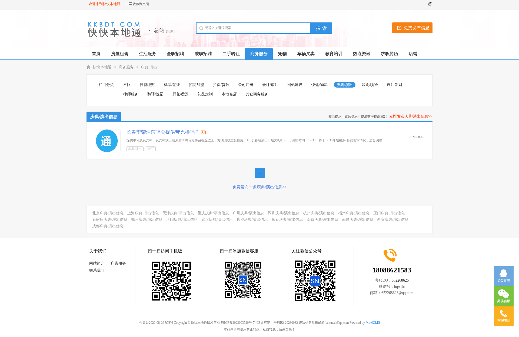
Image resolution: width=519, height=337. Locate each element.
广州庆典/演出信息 (248, 213)
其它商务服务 (257, 94)
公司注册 (245, 85)
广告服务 (118, 263)
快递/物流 (319, 85)
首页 (96, 53)
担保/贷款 (221, 85)
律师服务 (130, 94)
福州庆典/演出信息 (354, 213)
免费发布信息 (417, 27)
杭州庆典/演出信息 (318, 213)
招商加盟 (196, 85)
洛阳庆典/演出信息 (182, 220)
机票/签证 (172, 85)
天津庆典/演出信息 (178, 213)
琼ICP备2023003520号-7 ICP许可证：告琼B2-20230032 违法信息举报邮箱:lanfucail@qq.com (285, 323)
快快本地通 (102, 67)
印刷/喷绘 (370, 85)
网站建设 (294, 85)
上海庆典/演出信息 (143, 213)
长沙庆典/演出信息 (252, 220)
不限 (127, 85)
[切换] (170, 31)
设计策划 (394, 85)
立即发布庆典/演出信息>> (410, 116)
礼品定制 (205, 94)
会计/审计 (270, 85)
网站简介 (96, 263)
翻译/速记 (155, 94)
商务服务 (126, 67)
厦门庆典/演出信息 (389, 213)
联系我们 (96, 270)
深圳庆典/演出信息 (283, 213)
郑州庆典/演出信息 (146, 220)
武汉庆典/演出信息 (217, 220)
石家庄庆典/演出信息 (109, 220)
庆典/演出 (149, 67)
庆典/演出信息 (103, 116)
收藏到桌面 (141, 4)
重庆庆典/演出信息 (213, 213)
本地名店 (229, 94)
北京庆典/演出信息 (108, 213)
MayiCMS (373, 323)
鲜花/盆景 (180, 94)
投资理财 (147, 85)
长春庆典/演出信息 (287, 220)
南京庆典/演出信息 (322, 220)
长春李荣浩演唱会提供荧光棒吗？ (163, 132)
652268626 (400, 280)
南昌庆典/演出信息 (357, 220)
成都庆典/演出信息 (108, 226)
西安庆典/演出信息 (392, 220)
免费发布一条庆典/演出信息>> (259, 187)
